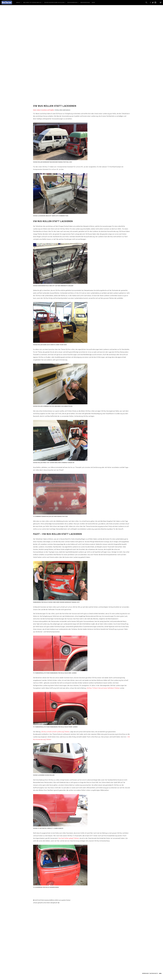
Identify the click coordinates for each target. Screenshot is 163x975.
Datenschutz (154, 973)
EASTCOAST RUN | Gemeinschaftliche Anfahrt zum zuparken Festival (52, 900)
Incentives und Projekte (47, 110)
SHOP (93, 2)
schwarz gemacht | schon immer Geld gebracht (45, 902)
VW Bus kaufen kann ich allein (54, 2)
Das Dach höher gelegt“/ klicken (68, 838)
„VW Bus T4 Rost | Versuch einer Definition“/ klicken (103, 688)
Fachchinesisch (72, 2)
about (18, 2)
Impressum (145, 973)
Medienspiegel (85, 2)
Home (34, 110)
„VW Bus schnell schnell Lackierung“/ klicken (55, 731)
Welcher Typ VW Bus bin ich (32, 2)
